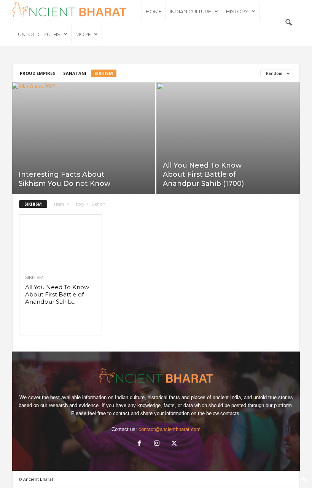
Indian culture (130, 397)
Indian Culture (190, 11)
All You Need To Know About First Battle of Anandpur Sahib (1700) (203, 174)
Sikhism (103, 73)
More (83, 34)
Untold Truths (39, 34)
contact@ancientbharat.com (169, 429)
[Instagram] (157, 444)
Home (154, 11)
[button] (288, 22)
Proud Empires (37, 73)
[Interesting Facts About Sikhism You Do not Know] (83, 138)
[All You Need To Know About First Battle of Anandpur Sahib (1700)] (228, 138)
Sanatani (74, 73)
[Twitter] (173, 444)
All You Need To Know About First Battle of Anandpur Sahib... (57, 294)
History (237, 11)
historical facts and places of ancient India (194, 397)
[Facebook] (139, 444)
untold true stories (273, 397)
